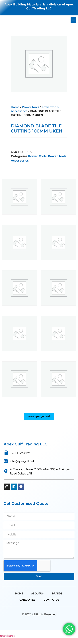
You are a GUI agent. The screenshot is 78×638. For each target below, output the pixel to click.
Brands (57, 593)
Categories (27, 599)
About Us (37, 593)
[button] (73, 20)
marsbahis (7, 635)
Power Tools (30, 107)
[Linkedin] (14, 487)
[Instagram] (7, 487)
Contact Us (51, 599)
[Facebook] (21, 487)
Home (15, 107)
